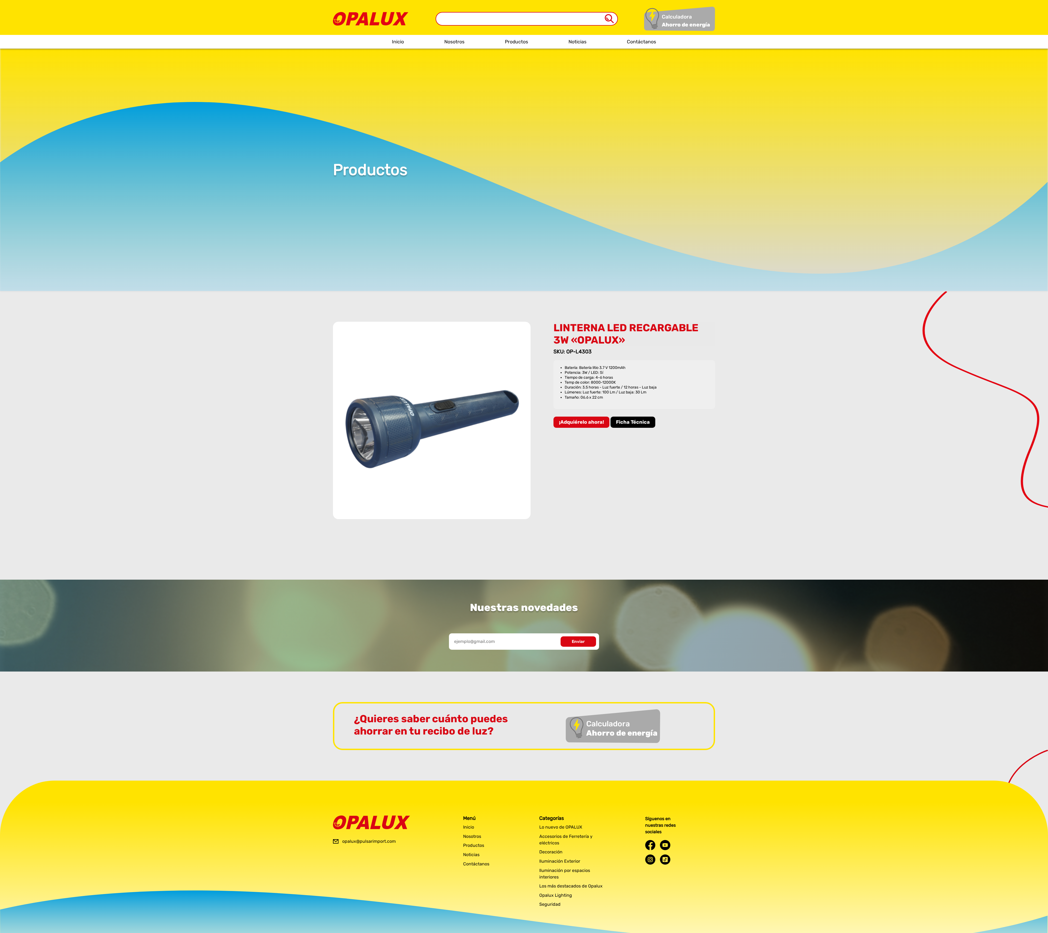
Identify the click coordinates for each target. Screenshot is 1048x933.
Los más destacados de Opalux (571, 886)
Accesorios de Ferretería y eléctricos (566, 839)
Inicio (398, 41)
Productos (516, 41)
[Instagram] (650, 859)
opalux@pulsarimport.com (369, 841)
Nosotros (454, 41)
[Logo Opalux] (371, 822)
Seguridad (550, 904)
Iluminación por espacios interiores (564, 874)
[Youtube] (665, 845)
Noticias (577, 41)
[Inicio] (370, 14)
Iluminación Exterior (559, 861)
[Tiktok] (665, 859)
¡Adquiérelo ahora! (581, 422)
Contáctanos (641, 41)
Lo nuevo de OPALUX (560, 827)
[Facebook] (650, 845)
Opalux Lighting (555, 895)
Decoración (550, 851)
